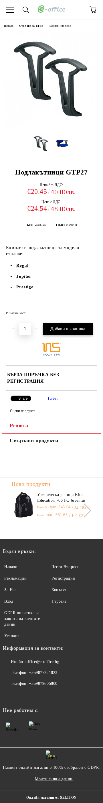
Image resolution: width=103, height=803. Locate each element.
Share (23, 398)
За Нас (10, 590)
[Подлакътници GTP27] (51, 125)
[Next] (84, 510)
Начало (8, 25)
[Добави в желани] (89, 310)
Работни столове (60, 25)
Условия (11, 636)
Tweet (52, 398)
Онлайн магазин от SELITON (51, 798)
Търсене (59, 601)
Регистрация (63, 578)
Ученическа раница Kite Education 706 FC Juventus (61, 497)
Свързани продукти (34, 440)
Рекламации (15, 578)
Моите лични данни (54, 779)
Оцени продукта (22, 411)
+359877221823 (43, 672)
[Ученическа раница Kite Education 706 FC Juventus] (23, 505)
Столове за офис (31, 25)
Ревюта (19, 425)
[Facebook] (10, 695)
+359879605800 (43, 683)
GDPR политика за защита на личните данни (22, 618)
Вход (8, 601)
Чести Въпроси (66, 567)
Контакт (59, 590)
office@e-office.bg (42, 662)
